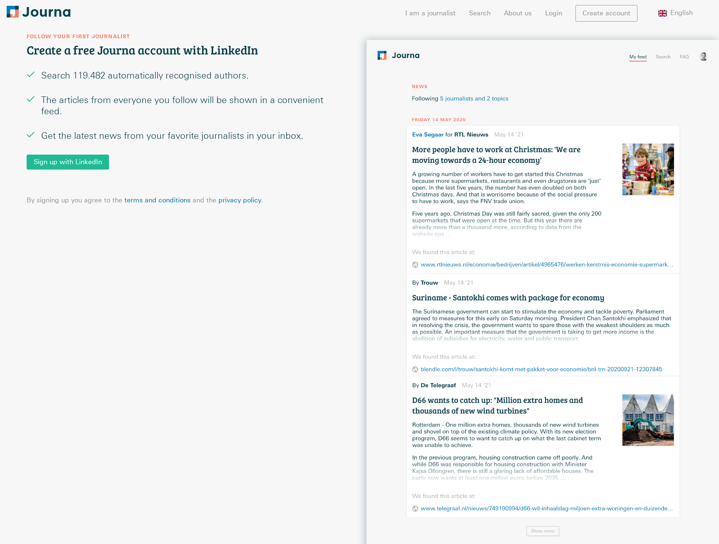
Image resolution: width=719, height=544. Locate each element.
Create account (606, 13)
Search (480, 13)
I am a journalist (430, 13)
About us (518, 13)
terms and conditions (157, 200)
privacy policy (239, 200)
